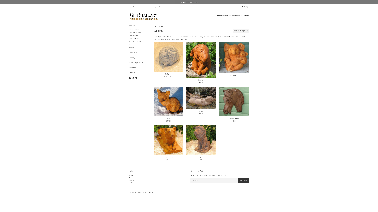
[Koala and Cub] (234, 57)
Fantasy (140, 58)
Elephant (201, 80)
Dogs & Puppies (134, 38)
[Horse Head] (234, 101)
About (131, 178)
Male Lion (201, 157)
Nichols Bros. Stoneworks (146, 192)
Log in (155, 7)
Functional (140, 68)
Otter (201, 111)
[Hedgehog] (168, 57)
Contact (131, 182)
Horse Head (234, 118)
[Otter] (201, 98)
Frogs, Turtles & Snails (135, 41)
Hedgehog (168, 74)
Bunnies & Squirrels (135, 32)
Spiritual (140, 73)
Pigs (130, 44)
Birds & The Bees (134, 30)
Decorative (140, 53)
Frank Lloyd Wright (140, 63)
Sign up (161, 7)
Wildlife (131, 47)
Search (131, 180)
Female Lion (168, 157)
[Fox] (168, 101)
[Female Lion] (168, 140)
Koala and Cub (234, 75)
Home (131, 175)
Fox (168, 118)
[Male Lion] (201, 140)
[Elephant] (201, 60)
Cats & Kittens (133, 35)
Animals (139, 26)
